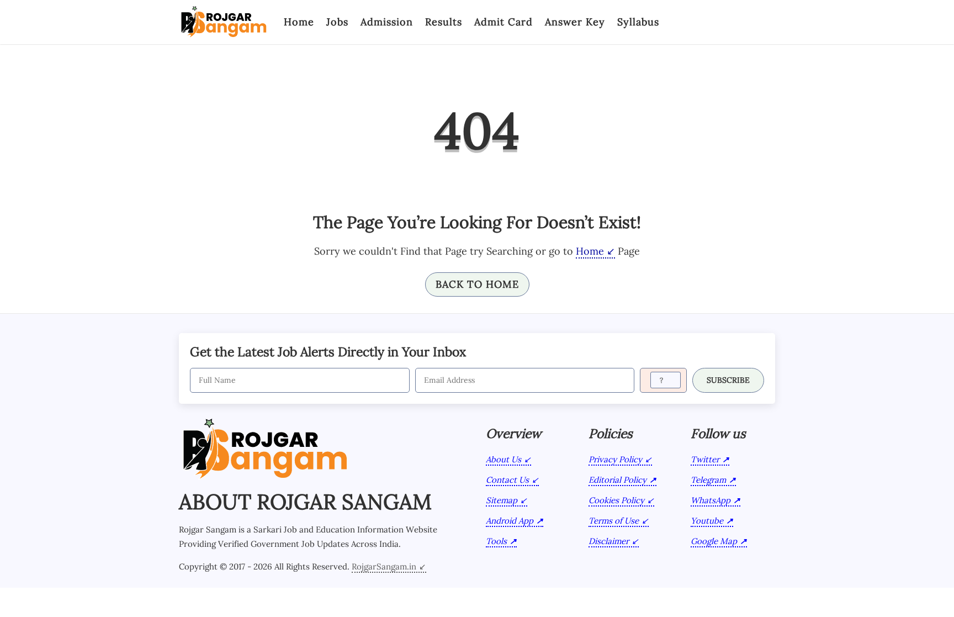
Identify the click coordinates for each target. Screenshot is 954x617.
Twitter (705, 459)
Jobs (337, 21)
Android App (509, 520)
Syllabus (638, 21)
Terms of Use (614, 520)
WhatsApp (710, 500)
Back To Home (477, 284)
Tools (496, 541)
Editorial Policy (617, 479)
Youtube (707, 520)
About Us (503, 459)
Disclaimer (609, 541)
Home (299, 21)
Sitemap (501, 500)
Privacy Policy (615, 459)
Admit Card (503, 21)
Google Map (714, 541)
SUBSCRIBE (728, 380)
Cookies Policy (616, 500)
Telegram (708, 479)
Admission (387, 21)
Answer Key (575, 21)
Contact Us (507, 479)
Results (443, 21)
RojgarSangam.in (384, 566)
